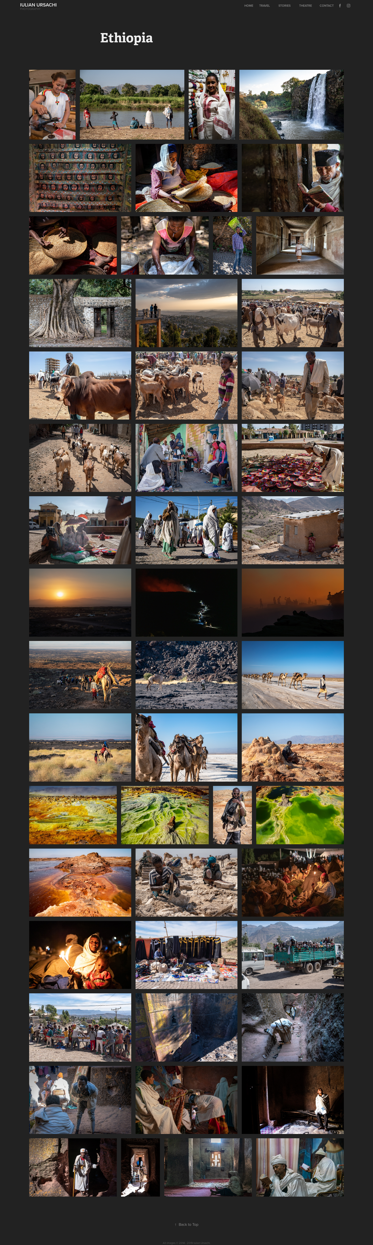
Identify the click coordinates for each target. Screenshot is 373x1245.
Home (248, 5)
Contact (327, 5)
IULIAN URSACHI (38, 4)
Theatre (305, 5)
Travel (264, 5)
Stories (284, 5)
